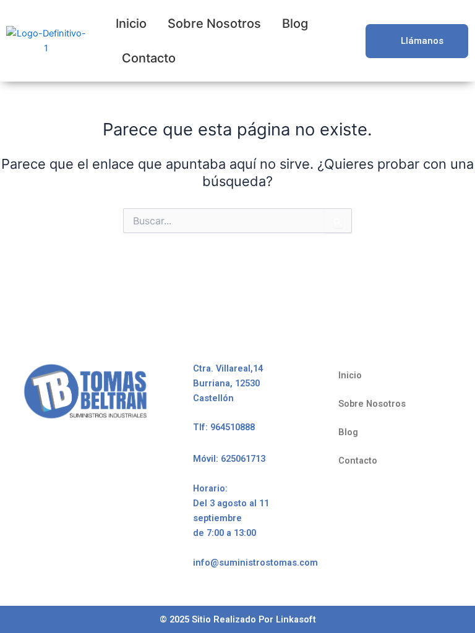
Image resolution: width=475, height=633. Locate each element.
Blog (295, 23)
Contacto (149, 58)
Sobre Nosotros (214, 23)
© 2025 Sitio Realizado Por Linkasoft (238, 619)
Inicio (131, 23)
